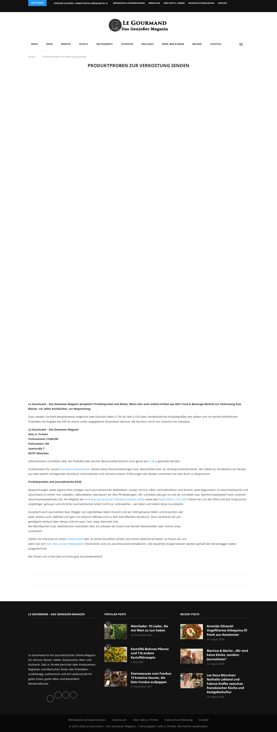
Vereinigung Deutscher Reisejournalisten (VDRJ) (115, 499)
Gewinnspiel (75, 539)
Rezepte (66, 44)
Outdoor (127, 44)
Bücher (197, 44)
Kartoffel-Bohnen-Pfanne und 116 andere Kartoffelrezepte (150, 653)
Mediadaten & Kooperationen (129, 3)
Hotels (83, 44)
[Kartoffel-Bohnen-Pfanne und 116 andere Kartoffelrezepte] (115, 654)
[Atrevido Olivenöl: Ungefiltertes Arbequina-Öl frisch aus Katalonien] (191, 631)
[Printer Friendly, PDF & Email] (46, 564)
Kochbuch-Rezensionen (75, 469)
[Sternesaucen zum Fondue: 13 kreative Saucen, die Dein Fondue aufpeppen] (115, 679)
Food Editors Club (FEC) (173, 499)
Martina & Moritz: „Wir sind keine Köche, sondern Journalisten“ (227, 655)
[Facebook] (224, 9)
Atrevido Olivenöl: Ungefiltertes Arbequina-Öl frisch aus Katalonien (92, 3)
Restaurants (104, 44)
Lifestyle (215, 44)
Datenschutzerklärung (201, 3)
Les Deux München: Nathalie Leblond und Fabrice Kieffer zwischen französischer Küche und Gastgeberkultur (225, 683)
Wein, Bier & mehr (173, 44)
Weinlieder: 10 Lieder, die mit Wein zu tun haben (149, 628)
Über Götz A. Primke (174, 3)
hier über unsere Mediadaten (65, 544)
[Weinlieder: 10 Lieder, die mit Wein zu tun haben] (115, 631)
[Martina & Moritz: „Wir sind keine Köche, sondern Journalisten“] (191, 656)
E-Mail (153, 461)
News (34, 44)
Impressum (154, 3)
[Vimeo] (228, 9)
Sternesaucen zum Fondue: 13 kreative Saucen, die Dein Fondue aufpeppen (151, 677)
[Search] (247, 44)
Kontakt (222, 3)
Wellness (148, 44)
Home (31, 56)
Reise (49, 44)
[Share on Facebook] (137, 579)
